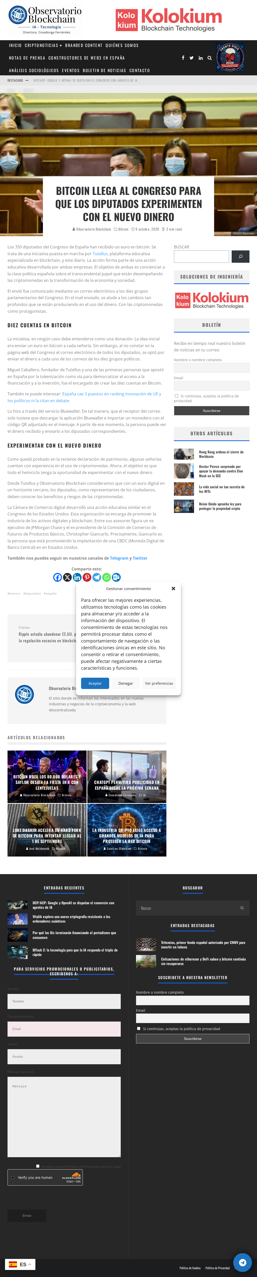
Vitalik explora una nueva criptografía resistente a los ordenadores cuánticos (71, 919)
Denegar (125, 683)
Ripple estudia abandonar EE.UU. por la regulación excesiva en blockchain (50, 634)
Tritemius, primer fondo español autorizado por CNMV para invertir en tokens (203, 944)
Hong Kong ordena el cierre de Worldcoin (221, 454)
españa (51, 593)
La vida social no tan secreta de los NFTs (222, 489)
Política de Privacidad (218, 1267)
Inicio (15, 45)
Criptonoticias (41, 45)
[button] (173, 588)
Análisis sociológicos (34, 70)
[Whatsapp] (106, 577)
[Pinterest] (87, 577)
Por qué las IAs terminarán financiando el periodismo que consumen (74, 935)
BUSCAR (181, 247)
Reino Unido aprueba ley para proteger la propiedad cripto (220, 506)
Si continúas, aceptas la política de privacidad (206, 398)
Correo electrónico (21, 1016)
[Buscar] (240, 256)
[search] (241, 908)
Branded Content (84, 45)
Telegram (119, 558)
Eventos (71, 70)
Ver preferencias (159, 683)
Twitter (140, 558)
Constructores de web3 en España (86, 58)
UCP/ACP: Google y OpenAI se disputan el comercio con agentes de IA (85, 76)
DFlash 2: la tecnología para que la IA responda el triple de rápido (75, 952)
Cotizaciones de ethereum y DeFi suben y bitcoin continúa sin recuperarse (203, 961)
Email (178, 378)
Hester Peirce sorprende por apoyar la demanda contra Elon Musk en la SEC (221, 471)
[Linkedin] (77, 577)
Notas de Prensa (27, 58)
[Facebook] (57, 577)
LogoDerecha (230, 57)
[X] (67, 577)
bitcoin (15, 593)
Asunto (12, 1044)
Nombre (13, 989)
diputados (33, 593)
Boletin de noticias (104, 70)
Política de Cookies (190, 1267)
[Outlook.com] (116, 577)
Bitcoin (123, 229)
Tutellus (100, 253)
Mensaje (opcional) (21, 1072)
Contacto (140, 70)
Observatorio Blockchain (93, 229)
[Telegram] (96, 577)
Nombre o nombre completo (198, 359)
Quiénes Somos (122, 45)
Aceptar (95, 683)
